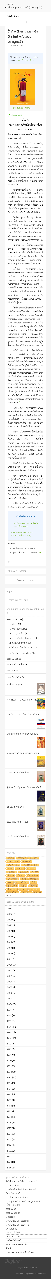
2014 (9, 942)
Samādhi (34, 889)
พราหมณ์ (26, 861)
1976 (9, 1134)
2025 (9, 908)
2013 (9, 948)
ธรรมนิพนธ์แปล (14, 659)
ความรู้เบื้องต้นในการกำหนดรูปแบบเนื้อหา (24, 1201)
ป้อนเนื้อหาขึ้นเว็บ (13, 1193)
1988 (9, 1072)
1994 (9, 1038)
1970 (9, 1162)
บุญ (36, 865)
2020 (9, 925)
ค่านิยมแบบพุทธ (14, 684)
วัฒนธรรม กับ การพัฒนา (18, 822)
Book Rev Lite (21, 1273)
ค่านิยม (20, 868)
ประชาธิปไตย (22, 882)
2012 (9, 953)
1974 (9, 1145)
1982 (9, 1106)
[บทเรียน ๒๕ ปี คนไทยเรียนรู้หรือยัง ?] (41, 723)
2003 (9, 987)
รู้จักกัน (9, 1248)
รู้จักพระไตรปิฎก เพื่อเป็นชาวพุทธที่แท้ (24, 787)
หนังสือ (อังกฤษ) (16, 629)
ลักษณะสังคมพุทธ (15, 807)
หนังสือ (12, 624)
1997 (9, 1021)
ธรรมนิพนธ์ (12, 619)
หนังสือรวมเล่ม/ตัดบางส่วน (21, 647)
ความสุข (33, 858)
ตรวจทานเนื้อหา (13, 1185)
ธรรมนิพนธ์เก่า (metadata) (19, 653)
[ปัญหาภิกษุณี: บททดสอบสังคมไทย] (41, 742)
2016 (9, 936)
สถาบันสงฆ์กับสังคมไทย (18, 836)
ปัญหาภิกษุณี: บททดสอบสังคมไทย (22, 734)
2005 (9, 976)
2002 (9, 993)
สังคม (23, 885)
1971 (9, 1156)
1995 (9, 1032)
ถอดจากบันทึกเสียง (15, 664)
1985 (9, 1089)
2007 (9, 970)
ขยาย (9, 896)
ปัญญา (10, 858)
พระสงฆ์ (26, 865)
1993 (9, 1044)
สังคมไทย (11, 889)
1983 (9, 1100)
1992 (9, 1049)
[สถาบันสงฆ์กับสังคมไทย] (41, 840)
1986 (9, 1083)
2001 (9, 998)
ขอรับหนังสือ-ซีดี (13, 1240)
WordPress (41, 1273)
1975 (9, 1139)
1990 (9, 1060)
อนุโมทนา (24, 872)
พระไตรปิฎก (13, 865)
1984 (9, 1094)
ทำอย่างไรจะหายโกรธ (25, 60)
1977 (9, 1128)
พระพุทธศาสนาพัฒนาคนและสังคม (23, 753)
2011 (9, 959)
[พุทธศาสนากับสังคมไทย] (41, 776)
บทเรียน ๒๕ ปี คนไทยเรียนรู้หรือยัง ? (24, 714)
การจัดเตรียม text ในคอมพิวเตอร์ (21, 1189)
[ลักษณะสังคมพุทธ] (41, 811)
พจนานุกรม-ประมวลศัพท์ (17, 1221)
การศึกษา (22, 858)
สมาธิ (24, 879)
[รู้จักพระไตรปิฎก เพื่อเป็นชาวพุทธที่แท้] (41, 796)
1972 (9, 1151)
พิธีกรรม (34, 879)
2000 (10, 1004)
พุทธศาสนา (12, 879)
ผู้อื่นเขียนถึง (12, 670)
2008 (10, 965)
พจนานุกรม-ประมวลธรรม (17, 1225)
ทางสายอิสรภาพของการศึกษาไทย (22, 700)
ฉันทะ (10, 868)
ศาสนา (23, 889)
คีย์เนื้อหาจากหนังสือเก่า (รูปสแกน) (21, 1181)
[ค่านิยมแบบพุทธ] (41, 689)
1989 (9, 1066)
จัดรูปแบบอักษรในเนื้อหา (17, 1197)
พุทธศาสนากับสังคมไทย (18, 773)
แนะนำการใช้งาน (13, 1236)
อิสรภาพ (31, 868)
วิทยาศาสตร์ (12, 861)
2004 (9, 982)
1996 (9, 1027)
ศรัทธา (35, 872)
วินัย (34, 882)
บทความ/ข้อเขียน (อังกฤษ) (21, 638)
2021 (9, 920)
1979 (9, 1122)
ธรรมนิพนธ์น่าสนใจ (15, 677)
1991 (9, 1055)
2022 (9, 914)
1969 (9, 1168)
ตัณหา (20, 875)
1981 (9, 1111)
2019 (9, 931)
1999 (9, 1010)
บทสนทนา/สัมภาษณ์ (18, 643)
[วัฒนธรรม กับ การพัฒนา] (41, 825)
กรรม (9, 882)
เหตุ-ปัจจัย (12, 885)
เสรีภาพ (33, 885)
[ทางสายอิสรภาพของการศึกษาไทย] (41, 703)
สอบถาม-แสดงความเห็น (17, 1244)
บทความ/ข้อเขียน (16, 633)
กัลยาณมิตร (32, 875)
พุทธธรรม (10, 1217)
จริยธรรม (11, 872)
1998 (9, 1015)
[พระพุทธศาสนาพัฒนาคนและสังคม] (41, 761)
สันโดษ (10, 875)
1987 (9, 1077)
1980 (9, 1117)
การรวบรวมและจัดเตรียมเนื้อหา (20, 1252)
